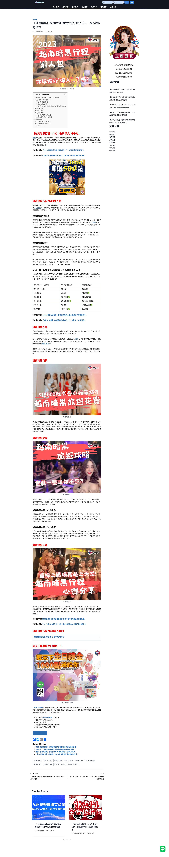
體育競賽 (65, 7)
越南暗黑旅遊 (69, 760)
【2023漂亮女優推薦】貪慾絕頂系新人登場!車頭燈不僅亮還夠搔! (64, 315)
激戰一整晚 (45, 344)
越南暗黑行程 (48, 764)
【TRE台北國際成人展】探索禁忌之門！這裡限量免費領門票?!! (63, 150)
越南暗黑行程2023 (59, 764)
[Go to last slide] (35, 816)
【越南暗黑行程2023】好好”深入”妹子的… (47, 97)
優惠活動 (113, 7)
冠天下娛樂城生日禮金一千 (43, 124)
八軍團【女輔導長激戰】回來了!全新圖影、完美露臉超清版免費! (63, 155)
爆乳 (76, 339)
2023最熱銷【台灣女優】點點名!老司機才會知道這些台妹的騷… (63, 619)
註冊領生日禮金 (39, 733)
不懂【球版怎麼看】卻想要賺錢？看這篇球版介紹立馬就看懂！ (57, 747)
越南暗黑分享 (37, 760)
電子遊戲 (84, 7)
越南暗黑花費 (39, 110)
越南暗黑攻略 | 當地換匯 (45, 117)
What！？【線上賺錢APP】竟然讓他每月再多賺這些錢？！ (56, 749)
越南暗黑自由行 (42, 104)
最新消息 (35, 19)
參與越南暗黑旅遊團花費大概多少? (49, 637)
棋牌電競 (94, 7)
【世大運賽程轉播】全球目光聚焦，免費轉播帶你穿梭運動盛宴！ (47, 776)
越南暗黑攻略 (39, 113)
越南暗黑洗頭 (39, 108)
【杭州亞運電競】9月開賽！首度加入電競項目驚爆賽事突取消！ (57, 754)
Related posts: (42, 126)
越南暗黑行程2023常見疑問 (43, 121)
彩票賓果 (75, 7)
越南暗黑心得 (39, 119)
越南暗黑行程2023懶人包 (42, 100)
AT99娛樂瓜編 (40, 830)
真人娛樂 (56, 7)
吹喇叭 (94, 222)
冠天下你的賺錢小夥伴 (79, 833)
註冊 (131, 2)
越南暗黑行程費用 (73, 764)
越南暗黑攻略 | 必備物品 (44, 115)
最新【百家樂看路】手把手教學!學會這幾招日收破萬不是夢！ (56, 752)
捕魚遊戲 (104, 7)
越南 (34, 138)
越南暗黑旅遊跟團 (43, 102)
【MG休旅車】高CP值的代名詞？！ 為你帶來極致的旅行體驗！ (86, 776)
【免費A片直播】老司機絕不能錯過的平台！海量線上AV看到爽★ (64, 320)
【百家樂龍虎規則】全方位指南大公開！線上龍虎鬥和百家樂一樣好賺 (85, 827)
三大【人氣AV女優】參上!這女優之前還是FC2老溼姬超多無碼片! (64, 624)
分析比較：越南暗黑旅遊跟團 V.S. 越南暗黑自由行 (52, 106)
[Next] (99, 816)
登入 (126, 2)
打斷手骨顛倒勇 (38, 31)
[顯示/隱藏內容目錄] (64, 94)
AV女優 (38, 208)
